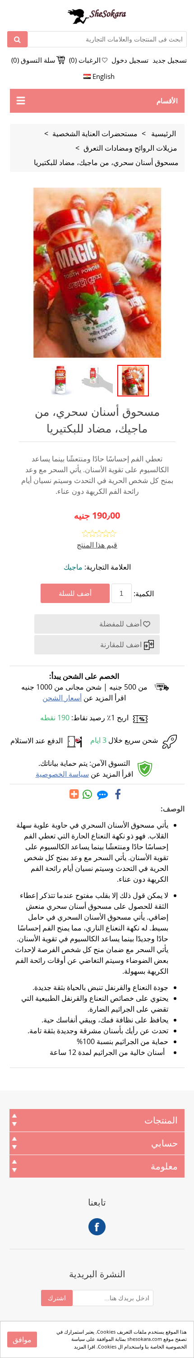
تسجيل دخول (129, 59)
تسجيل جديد (169, 59)
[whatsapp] (87, 794)
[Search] (17, 39)
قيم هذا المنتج (97, 545)
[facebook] (117, 794)
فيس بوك (97, 1226)
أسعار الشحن (62, 698)
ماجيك (73, 567)
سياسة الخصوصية (62, 774)
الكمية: (144, 593)
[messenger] (102, 794)
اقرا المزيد (84, 1346)
